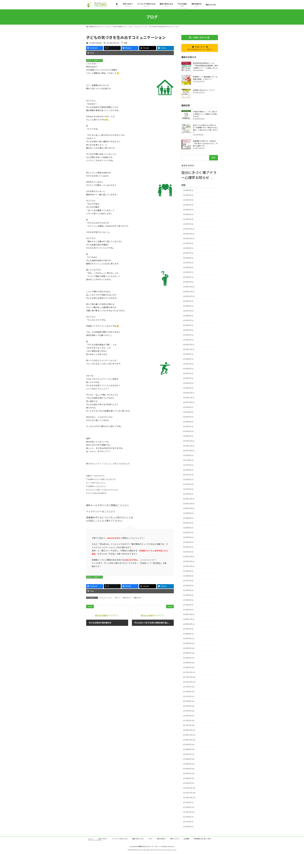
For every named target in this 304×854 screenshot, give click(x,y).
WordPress (139, 850)
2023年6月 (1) (188, 369)
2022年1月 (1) (188, 436)
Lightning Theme (151, 850)
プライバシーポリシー (95, 840)
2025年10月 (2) (188, 239)
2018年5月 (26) (188, 648)
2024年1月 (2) (188, 340)
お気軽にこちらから (96, 520)
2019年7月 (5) (188, 581)
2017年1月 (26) (188, 725)
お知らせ (202, 178)
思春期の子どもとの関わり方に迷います (102, 479)
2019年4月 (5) (188, 595)
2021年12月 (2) (188, 441)
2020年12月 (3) (188, 499)
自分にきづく (191, 173)
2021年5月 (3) (188, 475)
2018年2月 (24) (188, 663)
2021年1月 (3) (188, 494)
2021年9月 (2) (188, 455)
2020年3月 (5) (188, 542)
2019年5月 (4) (188, 590)
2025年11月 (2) (188, 234)
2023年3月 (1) (188, 383)
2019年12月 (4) (188, 557)
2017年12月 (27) (189, 672)
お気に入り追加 (94, 60)
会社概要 (186, 839)
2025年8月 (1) (188, 248)
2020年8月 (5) (188, 518)
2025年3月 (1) (188, 272)
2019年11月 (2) (188, 561)
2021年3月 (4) (188, 484)
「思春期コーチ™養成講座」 (150, 563)
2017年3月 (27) (188, 716)
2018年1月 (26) (188, 667)
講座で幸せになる (138, 839)
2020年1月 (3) (188, 552)
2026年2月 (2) (188, 219)
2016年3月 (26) (188, 774)
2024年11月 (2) (188, 292)
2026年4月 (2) (188, 210)
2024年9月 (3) (188, 301)
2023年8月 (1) (188, 359)
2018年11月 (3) (188, 619)
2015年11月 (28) (189, 793)
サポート (117, 598)
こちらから (123, 505)
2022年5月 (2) (188, 427)
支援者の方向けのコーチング (203, 90)
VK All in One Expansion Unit (167, 850)
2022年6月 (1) (188, 422)
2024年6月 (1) (188, 316)
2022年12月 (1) (188, 393)
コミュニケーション (105, 598)
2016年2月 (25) (188, 778)
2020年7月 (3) (188, 523)
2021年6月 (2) (188, 470)
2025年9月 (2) (188, 243)
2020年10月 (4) (188, 508)
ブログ (150, 839)
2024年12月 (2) (188, 287)
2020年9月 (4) (188, 513)
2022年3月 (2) (188, 431)
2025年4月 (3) (188, 267)
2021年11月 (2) (188, 446)
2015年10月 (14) (189, 798)
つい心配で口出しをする (96, 483)
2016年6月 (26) (188, 759)
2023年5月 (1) (188, 373)
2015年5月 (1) (188, 822)
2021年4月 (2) (188, 479)
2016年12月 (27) (189, 730)
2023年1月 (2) (188, 388)
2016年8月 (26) (188, 749)
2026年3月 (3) (188, 214)
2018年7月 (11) (188, 639)
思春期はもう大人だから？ (97, 486)
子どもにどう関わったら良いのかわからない (103, 490)
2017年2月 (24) (188, 720)
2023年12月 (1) (188, 345)
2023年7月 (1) (188, 364)
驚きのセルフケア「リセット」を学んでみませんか (108, 463)
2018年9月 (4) (188, 629)
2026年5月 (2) (188, 205)
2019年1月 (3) (188, 610)
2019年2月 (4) (188, 605)
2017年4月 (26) (188, 711)
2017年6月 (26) (188, 701)
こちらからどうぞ (147, 560)
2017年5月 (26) (188, 706)
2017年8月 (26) (188, 692)
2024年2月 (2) (188, 335)
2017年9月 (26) (188, 687)
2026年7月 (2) (188, 195)
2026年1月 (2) (188, 224)
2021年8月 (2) (188, 460)
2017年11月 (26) (189, 677)
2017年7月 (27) (188, 696)
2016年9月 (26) (188, 745)
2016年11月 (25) (189, 735)
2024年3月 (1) (188, 330)
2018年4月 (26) (188, 653)
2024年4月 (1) (188, 325)
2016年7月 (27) (188, 754)
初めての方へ (103, 839)
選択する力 (137, 598)
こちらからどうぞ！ (136, 538)
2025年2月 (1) (188, 277)
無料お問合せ (161, 839)
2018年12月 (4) (188, 614)
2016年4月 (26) (188, 769)
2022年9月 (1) (188, 407)
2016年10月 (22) (189, 740)
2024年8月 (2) (188, 306)
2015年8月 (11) (188, 807)
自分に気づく (127, 598)
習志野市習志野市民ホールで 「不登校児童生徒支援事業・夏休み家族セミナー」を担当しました (205, 65)
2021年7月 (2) (188, 465)
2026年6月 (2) (188, 200)
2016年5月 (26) (188, 764)
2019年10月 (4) (188, 566)
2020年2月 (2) (188, 547)
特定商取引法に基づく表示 (202, 839)
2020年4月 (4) (188, 537)
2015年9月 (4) (188, 802)
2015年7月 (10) (188, 812)
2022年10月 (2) (188, 402)
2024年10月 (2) (188, 296)
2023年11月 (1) (188, 349)
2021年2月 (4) (188, 489)
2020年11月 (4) (188, 504)
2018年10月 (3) (188, 624)
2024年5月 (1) (188, 320)
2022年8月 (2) (188, 412)
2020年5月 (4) (188, 533)
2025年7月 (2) (188, 253)
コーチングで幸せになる (120, 839)
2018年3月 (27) (188, 658)
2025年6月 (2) (188, 258)
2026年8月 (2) (188, 190)
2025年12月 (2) (188, 229)
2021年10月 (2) (188, 451)
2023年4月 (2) (188, 378)
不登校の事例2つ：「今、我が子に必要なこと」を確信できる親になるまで (205, 114)
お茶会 (211, 178)
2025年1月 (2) (188, 282)
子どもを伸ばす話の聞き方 (97, 493)
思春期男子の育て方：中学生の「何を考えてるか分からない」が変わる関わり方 (205, 143)
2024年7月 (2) (188, 311)
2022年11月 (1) (188, 398)
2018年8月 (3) (188, 634)
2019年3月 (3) (188, 600)
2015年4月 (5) (188, 827)
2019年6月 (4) (188, 585)
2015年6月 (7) (188, 817)
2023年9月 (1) (188, 354)
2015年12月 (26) (189, 788)
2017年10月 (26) (189, 682)
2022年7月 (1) (188, 417)
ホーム (91, 839)
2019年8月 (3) (188, 576)
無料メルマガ (174, 839)
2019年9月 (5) (188, 571)
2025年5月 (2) (188, 263)
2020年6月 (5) (188, 528)
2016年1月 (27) (188, 783)
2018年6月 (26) (188, 643)
